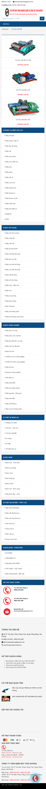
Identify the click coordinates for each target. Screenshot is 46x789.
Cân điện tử (9, 377)
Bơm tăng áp (10, 478)
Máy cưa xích (10, 182)
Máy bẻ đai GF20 (11, 249)
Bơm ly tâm (9, 483)
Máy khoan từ (10, 193)
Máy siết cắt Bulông (12, 508)
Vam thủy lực (10, 523)
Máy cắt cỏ (9, 177)
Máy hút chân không (12, 388)
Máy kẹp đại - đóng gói (13, 393)
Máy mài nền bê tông (12, 264)
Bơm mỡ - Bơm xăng (12, 489)
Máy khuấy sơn (10, 188)
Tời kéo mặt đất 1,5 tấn (23, 60)
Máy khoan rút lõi (11, 198)
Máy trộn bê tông (11, 280)
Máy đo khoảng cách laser (14, 317)
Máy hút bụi (9, 367)
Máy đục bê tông (11, 146)
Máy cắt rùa (9, 534)
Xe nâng (8, 438)
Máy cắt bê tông (11, 275)
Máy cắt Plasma (11, 404)
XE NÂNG (8, 553)
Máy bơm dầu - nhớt (12, 494)
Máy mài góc (9, 135)
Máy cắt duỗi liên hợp (12, 254)
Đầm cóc (8, 290)
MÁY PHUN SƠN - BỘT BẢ (14, 574)
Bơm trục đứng (10, 468)
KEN (7, 219)
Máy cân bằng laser (12, 311)
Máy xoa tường (10, 296)
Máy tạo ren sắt (10, 259)
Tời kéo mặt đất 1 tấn (23, 119)
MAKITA (8, 214)
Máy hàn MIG (10, 398)
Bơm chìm (9, 473)
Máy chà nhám (10, 156)
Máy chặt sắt (9, 238)
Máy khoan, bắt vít (11, 141)
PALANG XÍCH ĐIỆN (12, 563)
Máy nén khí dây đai (12, 346)
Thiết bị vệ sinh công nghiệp (15, 362)
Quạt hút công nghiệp (12, 372)
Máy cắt (8, 151)
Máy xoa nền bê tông (12, 269)
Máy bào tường (10, 301)
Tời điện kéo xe (10, 449)
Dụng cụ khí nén (11, 539)
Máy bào (8, 167)
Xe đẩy (7, 443)
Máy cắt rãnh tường (12, 233)
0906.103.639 (14, 772)
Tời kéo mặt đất (10, 433)
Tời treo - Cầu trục (11, 428)
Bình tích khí (9, 351)
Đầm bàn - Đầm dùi (12, 285)
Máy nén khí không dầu (13, 409)
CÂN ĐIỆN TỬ (10, 558)
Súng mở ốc (9, 529)
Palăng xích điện (11, 423)
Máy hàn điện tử (11, 209)
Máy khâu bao (10, 203)
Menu (6, 24)
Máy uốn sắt (9, 243)
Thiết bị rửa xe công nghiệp (14, 356)
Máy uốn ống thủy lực (12, 518)
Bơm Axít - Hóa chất (12, 462)
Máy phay (8, 172)
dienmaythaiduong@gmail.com (23, 1)
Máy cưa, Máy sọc (11, 161)
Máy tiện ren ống (11, 330)
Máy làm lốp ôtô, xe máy (13, 341)
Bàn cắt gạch (10, 306)
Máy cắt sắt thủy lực (12, 513)
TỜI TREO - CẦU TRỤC (13, 568)
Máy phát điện (10, 383)
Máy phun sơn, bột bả (13, 336)
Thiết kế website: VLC (14, 785)
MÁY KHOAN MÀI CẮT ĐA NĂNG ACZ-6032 (27, 696)
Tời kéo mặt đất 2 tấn (23, 90)
